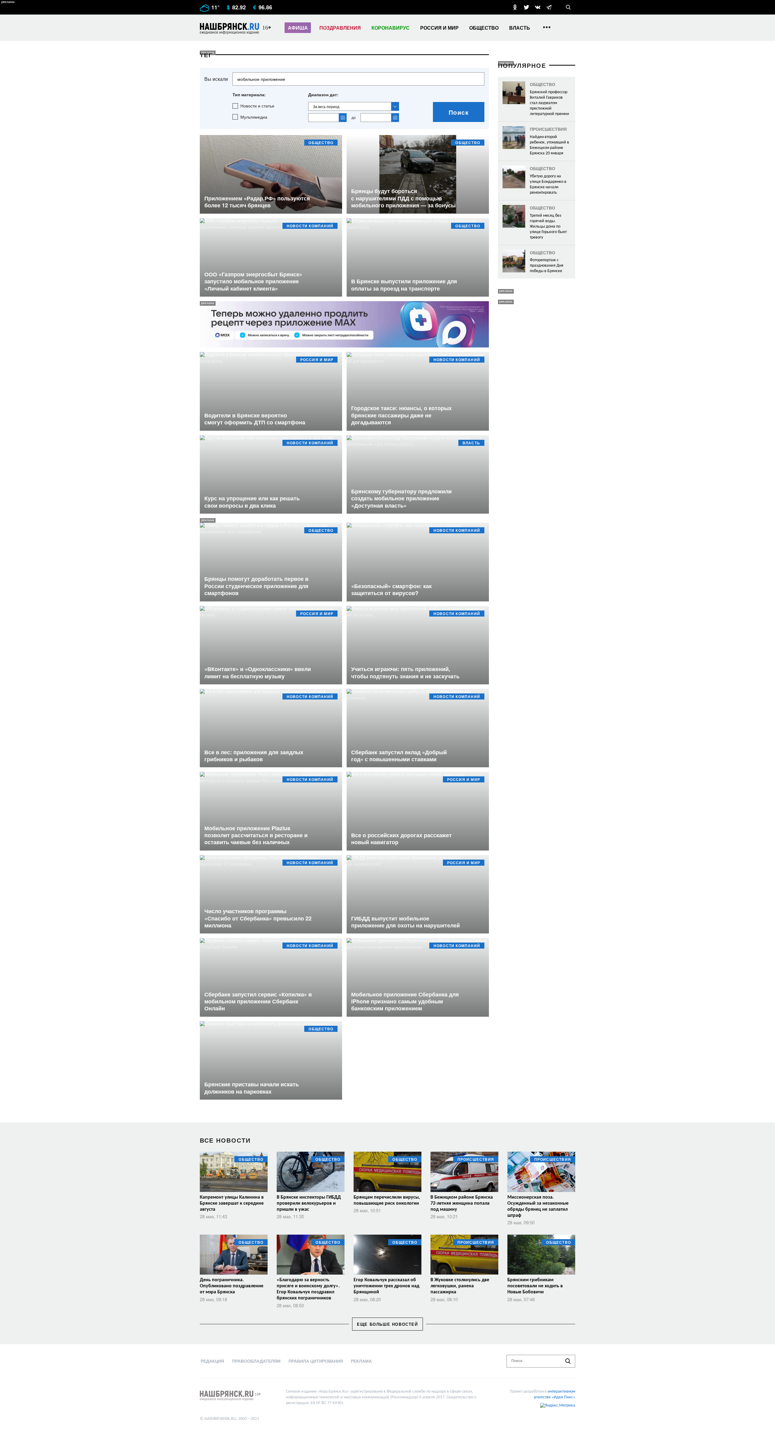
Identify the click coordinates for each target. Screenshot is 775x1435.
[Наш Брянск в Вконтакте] (537, 7)
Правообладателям (256, 1361)
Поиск (459, 112)
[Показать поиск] (568, 7)
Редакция (212, 1361)
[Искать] (568, 1361)
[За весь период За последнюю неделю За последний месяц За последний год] (353, 106)
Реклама (361, 1361)
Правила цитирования (316, 1361)
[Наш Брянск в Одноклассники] (515, 7)
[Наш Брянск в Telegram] (549, 7)
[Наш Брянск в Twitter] (526, 7)
